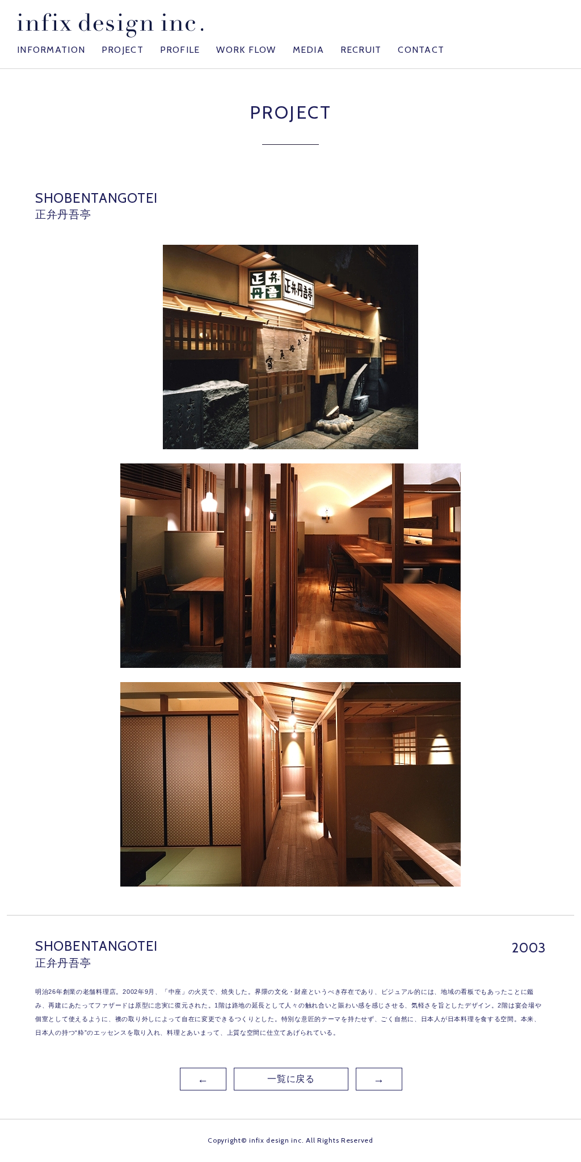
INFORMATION (51, 49)
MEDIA (308, 49)
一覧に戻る (291, 1079)
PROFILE (180, 49)
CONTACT (421, 49)
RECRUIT (361, 49)
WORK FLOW (246, 49)
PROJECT (123, 49)
